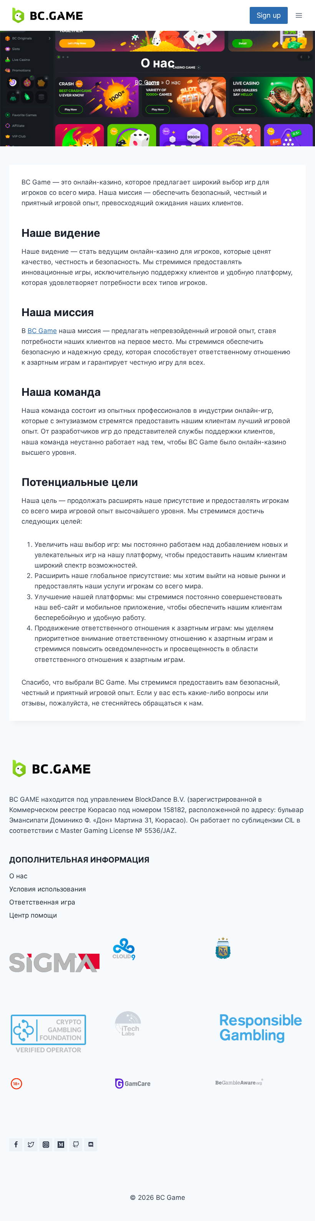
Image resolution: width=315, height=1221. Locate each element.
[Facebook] (15, 1144)
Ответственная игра (42, 902)
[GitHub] (75, 1144)
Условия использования (47, 889)
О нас (18, 876)
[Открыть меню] (299, 15)
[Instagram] (45, 1144)
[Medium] (60, 1144)
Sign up (269, 15)
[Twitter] (30, 1144)
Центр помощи (33, 915)
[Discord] (90, 1144)
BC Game (147, 82)
